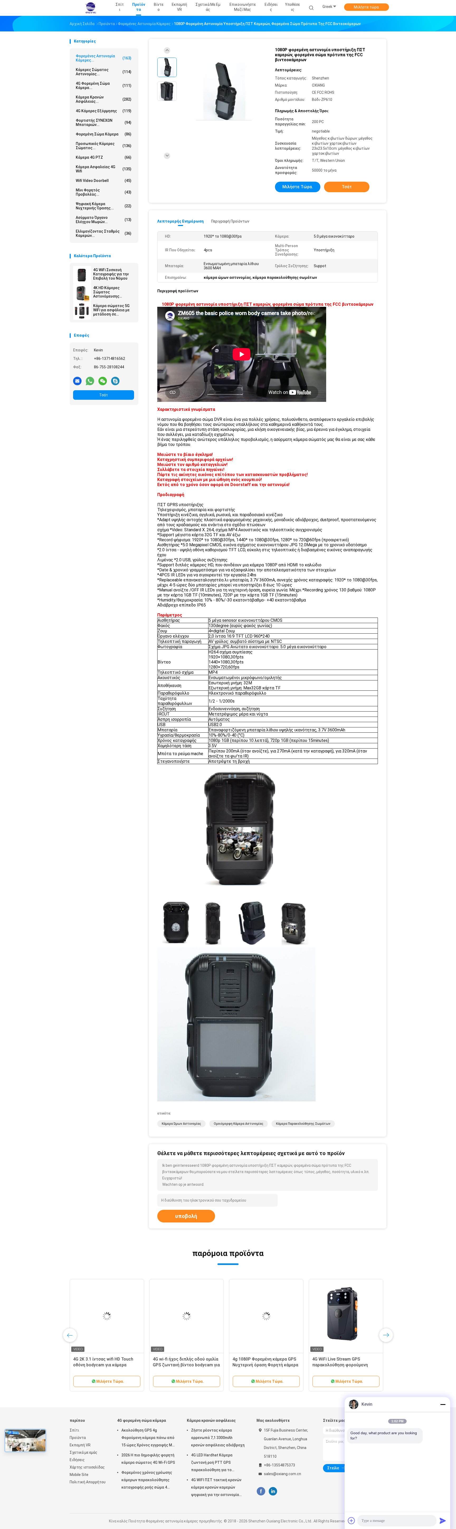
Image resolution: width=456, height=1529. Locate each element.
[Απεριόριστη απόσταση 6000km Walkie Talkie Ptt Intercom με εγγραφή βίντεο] (107, 1316)
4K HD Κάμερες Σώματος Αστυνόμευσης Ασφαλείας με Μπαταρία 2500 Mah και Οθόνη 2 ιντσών (111, 292)
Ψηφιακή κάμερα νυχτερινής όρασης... (103, 206)
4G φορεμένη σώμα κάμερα (141, 1420)
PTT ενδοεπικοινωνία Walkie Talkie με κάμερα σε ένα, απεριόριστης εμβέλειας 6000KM (265, 1365)
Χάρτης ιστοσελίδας (87, 1467)
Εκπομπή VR (80, 1445)
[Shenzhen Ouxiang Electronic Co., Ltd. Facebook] (260, 1491)
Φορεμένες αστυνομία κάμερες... (103, 58)
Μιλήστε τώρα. (366, 7)
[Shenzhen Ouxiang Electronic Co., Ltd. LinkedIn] (273, 1491)
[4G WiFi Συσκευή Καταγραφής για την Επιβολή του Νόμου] (82, 275)
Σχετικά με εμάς (83, 1452)
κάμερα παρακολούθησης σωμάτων (303, 1124)
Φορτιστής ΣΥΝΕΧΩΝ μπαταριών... (103, 122)
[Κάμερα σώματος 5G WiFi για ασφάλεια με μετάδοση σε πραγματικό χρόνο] (82, 311)
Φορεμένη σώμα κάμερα (103, 134)
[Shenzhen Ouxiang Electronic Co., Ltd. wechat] (102, 381)
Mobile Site (79, 1474)
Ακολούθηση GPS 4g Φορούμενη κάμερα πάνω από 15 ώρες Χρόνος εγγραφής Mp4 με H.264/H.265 (148, 1438)
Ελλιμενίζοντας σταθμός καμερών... (103, 233)
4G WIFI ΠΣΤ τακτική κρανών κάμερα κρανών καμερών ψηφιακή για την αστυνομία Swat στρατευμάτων (216, 1488)
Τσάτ (103, 395)
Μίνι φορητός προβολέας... (103, 192)
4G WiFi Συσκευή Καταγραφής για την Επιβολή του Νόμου (111, 274)
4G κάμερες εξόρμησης (103, 111)
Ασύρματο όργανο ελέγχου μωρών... (103, 219)
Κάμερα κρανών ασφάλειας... (103, 99)
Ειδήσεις (77, 1460)
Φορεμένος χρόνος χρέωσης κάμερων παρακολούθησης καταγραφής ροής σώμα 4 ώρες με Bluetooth (146, 1480)
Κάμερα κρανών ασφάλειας (211, 1420)
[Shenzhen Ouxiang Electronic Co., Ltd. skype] (115, 381)
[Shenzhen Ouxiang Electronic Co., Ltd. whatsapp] (90, 381)
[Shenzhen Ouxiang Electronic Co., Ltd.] (90, 8)
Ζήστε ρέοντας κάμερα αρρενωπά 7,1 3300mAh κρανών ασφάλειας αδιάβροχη (218, 1437)
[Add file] (351, 1520)
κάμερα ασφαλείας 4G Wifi (103, 169)
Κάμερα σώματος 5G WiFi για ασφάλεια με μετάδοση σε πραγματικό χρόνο (111, 310)
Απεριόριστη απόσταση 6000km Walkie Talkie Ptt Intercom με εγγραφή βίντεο (104, 1365)
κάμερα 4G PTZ (103, 157)
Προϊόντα (78, 1438)
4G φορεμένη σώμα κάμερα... (103, 85)
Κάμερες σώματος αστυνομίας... (103, 72)
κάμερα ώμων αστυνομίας (181, 1124)
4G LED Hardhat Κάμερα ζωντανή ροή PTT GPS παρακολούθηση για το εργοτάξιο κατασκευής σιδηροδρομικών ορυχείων (214, 1463)
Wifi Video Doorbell (103, 180)
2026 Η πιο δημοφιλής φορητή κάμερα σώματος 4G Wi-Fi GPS (148, 1459)
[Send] (443, 1520)
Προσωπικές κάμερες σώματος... (103, 146)
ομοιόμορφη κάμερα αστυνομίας (238, 1124)
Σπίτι (74, 1430)
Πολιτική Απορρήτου (88, 1482)
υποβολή (186, 1216)
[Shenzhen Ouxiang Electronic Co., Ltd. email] (77, 381)
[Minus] (443, 1404)
